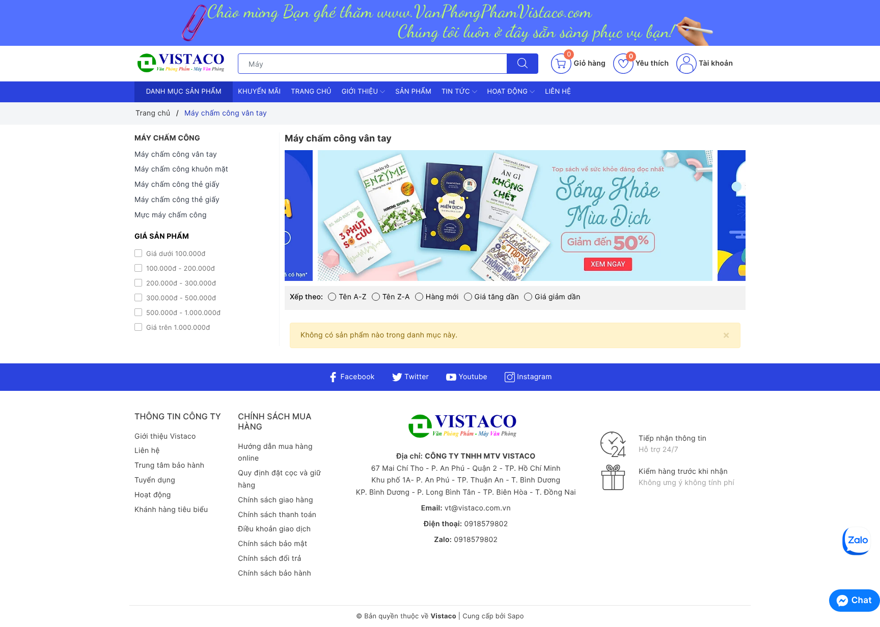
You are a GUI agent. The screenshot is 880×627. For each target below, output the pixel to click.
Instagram (533, 377)
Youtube (471, 377)
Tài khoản (715, 63)
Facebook (356, 377)
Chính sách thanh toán (277, 514)
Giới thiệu (361, 92)
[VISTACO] (183, 63)
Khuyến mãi (259, 92)
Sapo (515, 616)
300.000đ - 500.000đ (180, 298)
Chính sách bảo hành (274, 573)
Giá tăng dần (497, 297)
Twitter (415, 377)
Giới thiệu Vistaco (165, 436)
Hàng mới (442, 297)
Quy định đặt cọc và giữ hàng (279, 479)
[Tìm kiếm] (522, 63)
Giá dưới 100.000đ (175, 254)
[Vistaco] (440, 23)
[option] (539, 215)
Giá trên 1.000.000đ (177, 328)
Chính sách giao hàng (275, 500)
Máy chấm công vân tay (175, 154)
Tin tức (457, 92)
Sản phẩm (413, 92)
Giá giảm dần (558, 297)
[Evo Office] (539, 215)
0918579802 (486, 524)
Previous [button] (259, 223)
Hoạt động (508, 92)
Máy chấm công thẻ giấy (176, 184)
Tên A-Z (353, 297)
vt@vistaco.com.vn (478, 508)
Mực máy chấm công (170, 215)
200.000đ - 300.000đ (180, 283)
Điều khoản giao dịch (274, 529)
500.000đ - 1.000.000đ (182, 313)
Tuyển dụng (154, 480)
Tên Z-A (396, 297)
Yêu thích (649, 63)
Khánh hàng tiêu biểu (171, 509)
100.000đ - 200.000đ (179, 269)
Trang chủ (311, 92)
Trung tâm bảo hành (169, 465)
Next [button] (771, 223)
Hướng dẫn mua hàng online (275, 452)
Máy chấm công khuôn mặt (181, 169)
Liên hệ (558, 92)
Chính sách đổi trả (269, 558)
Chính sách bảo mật (272, 543)
